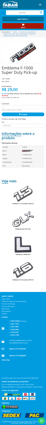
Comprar (23, 114)
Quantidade (5, 104)
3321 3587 (14, 327)
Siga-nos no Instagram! (17, 355)
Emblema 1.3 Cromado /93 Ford (23, 204)
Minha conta (5, 309)
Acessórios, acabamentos (27, 32)
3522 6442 (14, 329)
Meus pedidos (6, 311)
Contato (4, 314)
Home (15, 32)
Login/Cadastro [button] (22, 19)
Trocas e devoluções (8, 306)
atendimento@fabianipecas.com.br (20, 340)
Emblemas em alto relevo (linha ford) (15, 36)
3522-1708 (14, 335)
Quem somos (6, 299)
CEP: (3, 122)
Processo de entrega (8, 304)
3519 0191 (14, 332)
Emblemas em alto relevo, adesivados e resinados (20, 34)
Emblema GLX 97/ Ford (23, 229)
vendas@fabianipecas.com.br (18, 343)
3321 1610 (14, 324)
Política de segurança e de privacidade (14, 301)
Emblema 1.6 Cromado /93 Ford (23, 280)
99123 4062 (14, 321)
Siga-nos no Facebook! (17, 349)
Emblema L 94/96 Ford (23, 254)
